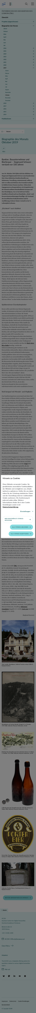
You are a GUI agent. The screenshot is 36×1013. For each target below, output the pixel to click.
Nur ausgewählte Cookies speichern (14, 519)
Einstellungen (25, 511)
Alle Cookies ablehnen (20, 527)
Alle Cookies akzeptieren (20, 533)
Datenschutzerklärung (10, 507)
